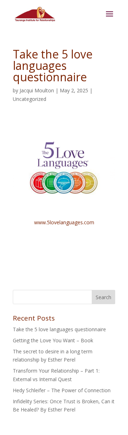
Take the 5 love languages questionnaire (59, 329)
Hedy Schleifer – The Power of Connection (62, 390)
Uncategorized (29, 99)
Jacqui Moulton (37, 90)
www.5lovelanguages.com (64, 222)
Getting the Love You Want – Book (53, 340)
